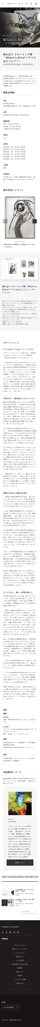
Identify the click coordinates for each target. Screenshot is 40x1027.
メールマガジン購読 (20, 979)
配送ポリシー (20, 956)
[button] (2, 3)
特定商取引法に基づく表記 (20, 964)
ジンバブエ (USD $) (9, 1007)
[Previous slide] (5, 221)
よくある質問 (20, 960)
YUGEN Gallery (13, 1020)
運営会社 (20, 975)
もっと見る (25, 911)
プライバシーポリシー (20, 945)
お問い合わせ (20, 983)
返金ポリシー (20, 972)
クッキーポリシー (20, 953)
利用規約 (20, 968)
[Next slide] (35, 221)
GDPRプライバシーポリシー (20, 949)
